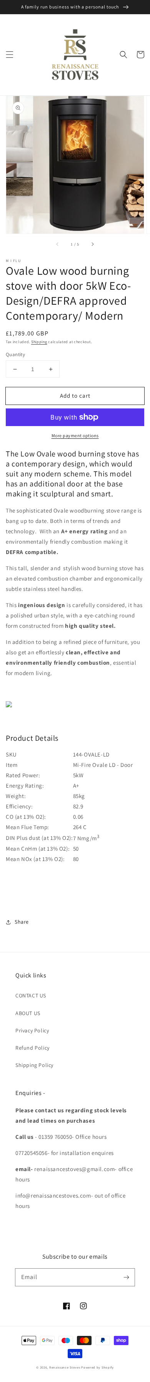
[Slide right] (92, 244)
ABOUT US (27, 1013)
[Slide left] (57, 244)
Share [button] (22, 921)
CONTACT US (30, 995)
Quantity (15, 354)
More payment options (75, 435)
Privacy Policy (32, 1030)
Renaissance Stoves (64, 1367)
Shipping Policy (34, 1065)
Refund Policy (32, 1047)
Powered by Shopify (97, 1367)
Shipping (39, 341)
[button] (9, 54)
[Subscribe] (126, 1277)
